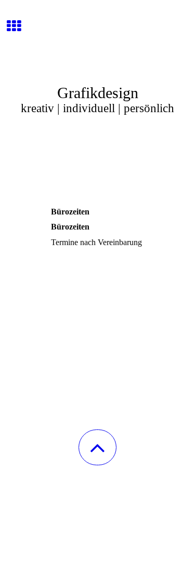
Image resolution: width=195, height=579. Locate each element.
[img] (97, 39)
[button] (97, 447)
